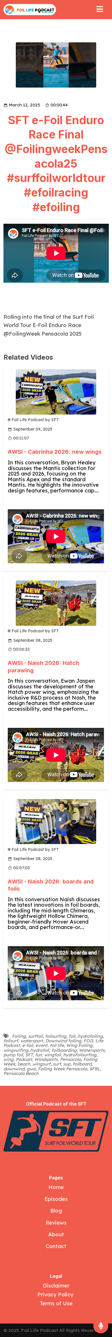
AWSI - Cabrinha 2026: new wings (55, 451)
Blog (56, 1210)
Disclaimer (56, 1285)
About (56, 1234)
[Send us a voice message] (101, 1325)
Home (56, 1187)
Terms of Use (56, 1303)
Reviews (56, 1222)
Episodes (56, 1199)
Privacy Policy (56, 1294)
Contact (56, 1246)
